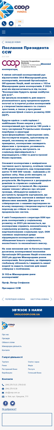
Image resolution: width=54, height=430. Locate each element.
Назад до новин (13, 42)
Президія (6, 338)
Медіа (30, 365)
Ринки (4, 365)
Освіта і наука (33, 362)
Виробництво (7, 373)
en (19, 25)
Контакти (6, 350)
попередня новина (15, 299)
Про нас (5, 334)
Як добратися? (9, 409)
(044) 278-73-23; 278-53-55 (15, 384)
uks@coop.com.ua (27, 314)
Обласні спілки (8, 342)
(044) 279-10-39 (11, 388)
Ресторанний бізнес (9, 369)
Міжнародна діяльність (11, 346)
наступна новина (40, 299)
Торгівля (5, 362)
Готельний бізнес (35, 373)
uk (19, 21)
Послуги (31, 369)
